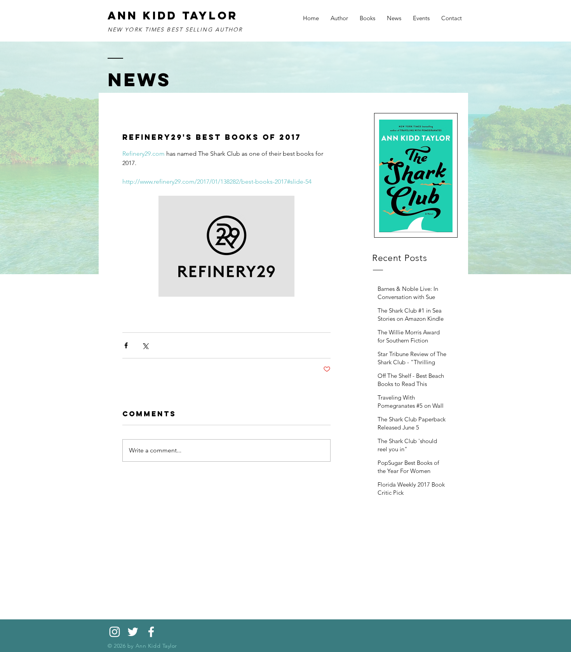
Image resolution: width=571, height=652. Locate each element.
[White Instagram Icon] (115, 632)
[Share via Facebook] (126, 345)
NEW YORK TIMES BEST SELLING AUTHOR (175, 29)
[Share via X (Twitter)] (145, 345)
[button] (367, 18)
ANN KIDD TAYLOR (173, 16)
